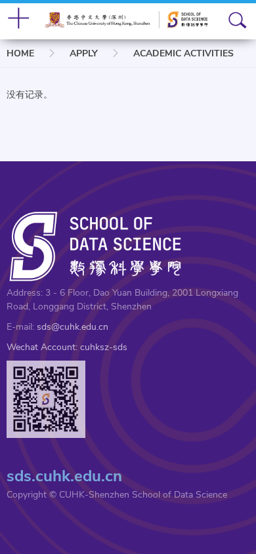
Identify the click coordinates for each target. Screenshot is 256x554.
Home (20, 53)
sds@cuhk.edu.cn (72, 327)
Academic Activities (183, 53)
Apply (84, 53)
